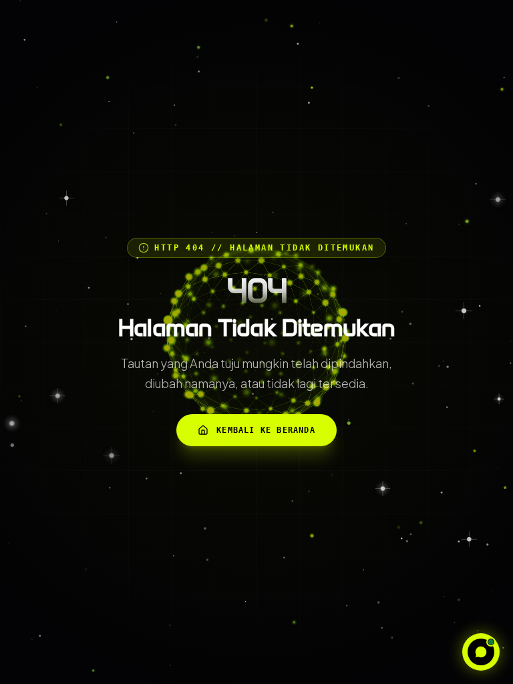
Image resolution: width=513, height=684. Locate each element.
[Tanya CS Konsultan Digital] (481, 652)
